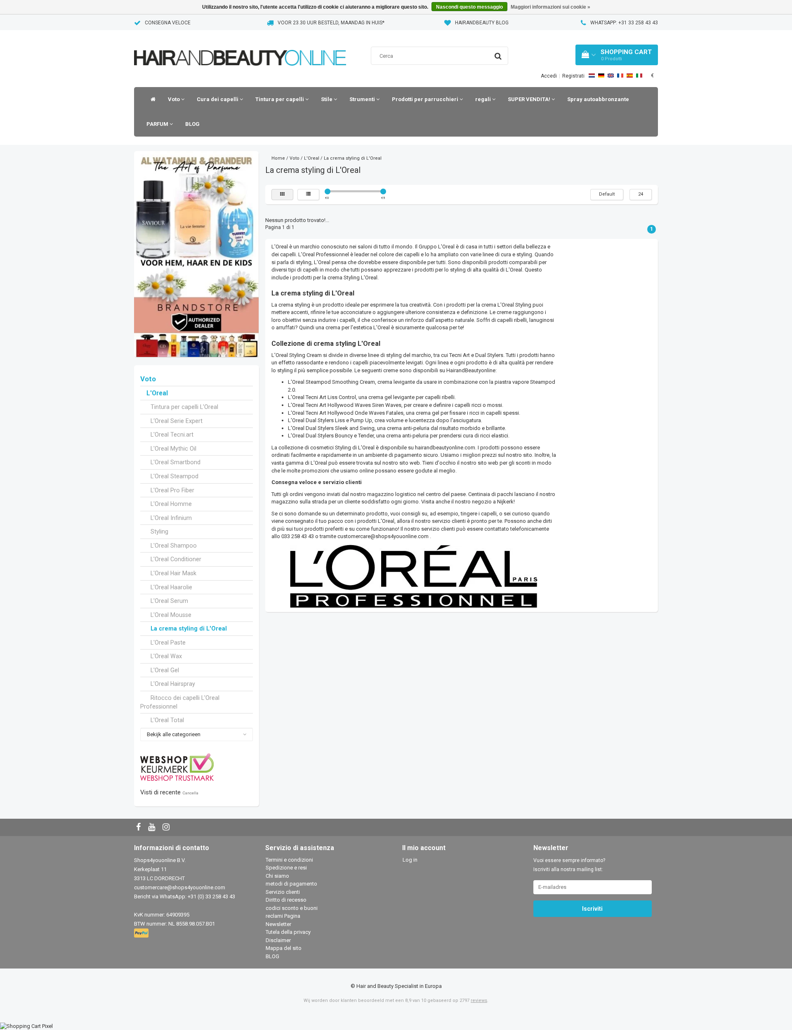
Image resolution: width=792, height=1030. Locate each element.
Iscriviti (592, 908)
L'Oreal (157, 393)
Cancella (190, 793)
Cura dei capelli (218, 99)
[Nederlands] (592, 75)
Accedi (549, 76)
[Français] (620, 75)
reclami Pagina (283, 916)
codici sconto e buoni (292, 908)
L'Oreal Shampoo (174, 545)
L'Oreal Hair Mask (173, 573)
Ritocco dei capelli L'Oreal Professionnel (179, 702)
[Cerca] (498, 56)
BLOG (192, 124)
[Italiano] (639, 75)
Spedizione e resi (286, 868)
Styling (159, 531)
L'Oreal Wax (166, 656)
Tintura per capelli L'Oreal (184, 407)
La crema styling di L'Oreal (189, 628)
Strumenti (362, 99)
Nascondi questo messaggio (469, 7)
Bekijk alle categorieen (173, 734)
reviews (479, 1000)
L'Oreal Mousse (171, 615)
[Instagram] (167, 827)
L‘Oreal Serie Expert (177, 421)
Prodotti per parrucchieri (426, 99)
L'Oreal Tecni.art (172, 434)
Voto (174, 99)
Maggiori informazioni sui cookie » (550, 7)
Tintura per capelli (280, 99)
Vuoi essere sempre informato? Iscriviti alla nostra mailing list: (569, 865)
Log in (410, 860)
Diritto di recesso (286, 900)
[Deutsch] (601, 75)
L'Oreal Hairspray (173, 683)
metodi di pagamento (291, 884)
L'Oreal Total (167, 720)
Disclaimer (278, 940)
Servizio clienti (283, 892)
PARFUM (158, 124)
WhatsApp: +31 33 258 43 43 (624, 23)
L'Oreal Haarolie (171, 587)
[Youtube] (152, 827)
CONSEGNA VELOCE (168, 23)
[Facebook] (139, 827)
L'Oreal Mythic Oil (173, 448)
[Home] (151, 99)
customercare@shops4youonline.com (383, 536)
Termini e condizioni (289, 860)
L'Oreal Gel (165, 670)
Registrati (573, 76)
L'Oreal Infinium (171, 518)
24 (640, 194)
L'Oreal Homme (171, 504)
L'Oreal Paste (168, 642)
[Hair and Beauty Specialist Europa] (240, 47)
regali (483, 99)
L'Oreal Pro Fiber (172, 490)
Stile (327, 99)
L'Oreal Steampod (174, 476)
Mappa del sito (284, 948)
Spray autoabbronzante (598, 99)
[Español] (630, 75)
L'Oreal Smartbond (175, 462)
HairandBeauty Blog (482, 23)
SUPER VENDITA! (530, 99)
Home (278, 158)
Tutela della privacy (288, 932)
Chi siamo (277, 876)
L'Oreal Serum (169, 601)
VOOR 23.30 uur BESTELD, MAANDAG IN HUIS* (331, 23)
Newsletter (278, 924)
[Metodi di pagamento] (142, 933)
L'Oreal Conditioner (176, 559)
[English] (611, 75)
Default (607, 194)
